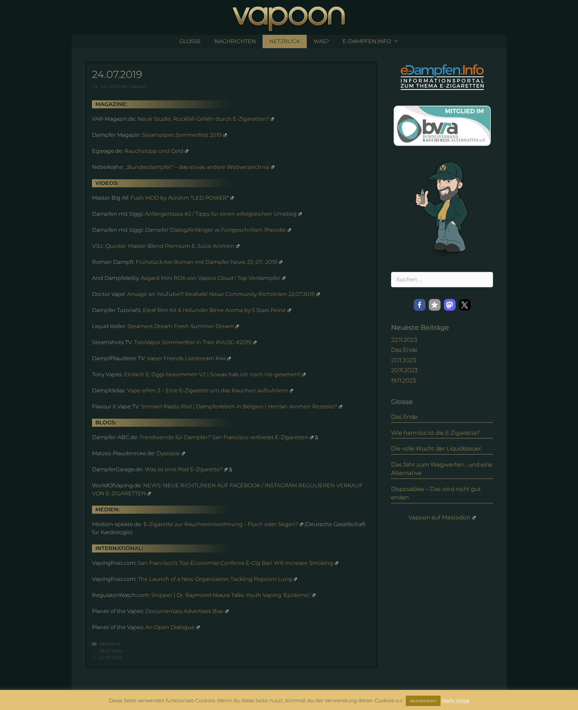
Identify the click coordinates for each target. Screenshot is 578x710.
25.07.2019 (110, 657)
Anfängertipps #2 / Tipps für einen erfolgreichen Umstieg (221, 214)
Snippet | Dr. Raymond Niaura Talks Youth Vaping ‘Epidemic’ (230, 595)
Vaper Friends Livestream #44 (186, 358)
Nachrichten (235, 41)
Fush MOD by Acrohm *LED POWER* (179, 198)
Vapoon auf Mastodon (439, 517)
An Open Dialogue (170, 627)
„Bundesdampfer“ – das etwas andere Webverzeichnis (197, 167)
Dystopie (168, 453)
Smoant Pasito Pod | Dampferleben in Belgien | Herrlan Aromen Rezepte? (239, 406)
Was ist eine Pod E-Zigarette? (183, 469)
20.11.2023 (404, 370)
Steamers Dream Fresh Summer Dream (180, 326)
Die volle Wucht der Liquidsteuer (436, 448)
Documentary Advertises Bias (184, 611)
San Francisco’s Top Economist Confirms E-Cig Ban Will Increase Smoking (235, 563)
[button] (419, 305)
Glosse (190, 41)
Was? (321, 41)
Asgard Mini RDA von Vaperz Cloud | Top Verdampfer (210, 278)
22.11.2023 (404, 339)
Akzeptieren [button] (423, 700)
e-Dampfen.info (367, 41)
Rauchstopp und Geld (153, 151)
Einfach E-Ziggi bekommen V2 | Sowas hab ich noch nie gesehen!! (212, 374)
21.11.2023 (403, 360)
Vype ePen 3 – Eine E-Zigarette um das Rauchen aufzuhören (207, 390)
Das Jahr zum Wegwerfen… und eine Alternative (441, 469)
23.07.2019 (110, 650)
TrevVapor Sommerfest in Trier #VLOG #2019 (193, 342)
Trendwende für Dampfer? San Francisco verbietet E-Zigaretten (223, 437)
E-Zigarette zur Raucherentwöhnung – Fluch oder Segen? (220, 524)
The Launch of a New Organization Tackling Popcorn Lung (215, 579)
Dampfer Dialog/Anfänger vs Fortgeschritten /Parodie (215, 230)
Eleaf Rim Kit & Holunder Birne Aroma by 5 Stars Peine (214, 310)
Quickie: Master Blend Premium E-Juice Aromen (170, 246)
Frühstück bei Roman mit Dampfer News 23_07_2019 (206, 262)
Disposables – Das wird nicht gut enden (436, 493)
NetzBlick (284, 41)
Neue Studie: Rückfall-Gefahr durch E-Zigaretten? (203, 119)
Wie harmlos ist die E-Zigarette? (435, 432)
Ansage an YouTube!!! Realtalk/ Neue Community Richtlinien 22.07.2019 (221, 294)
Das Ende (404, 349)
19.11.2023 (403, 380)
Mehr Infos (455, 700)
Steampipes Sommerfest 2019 (182, 135)
